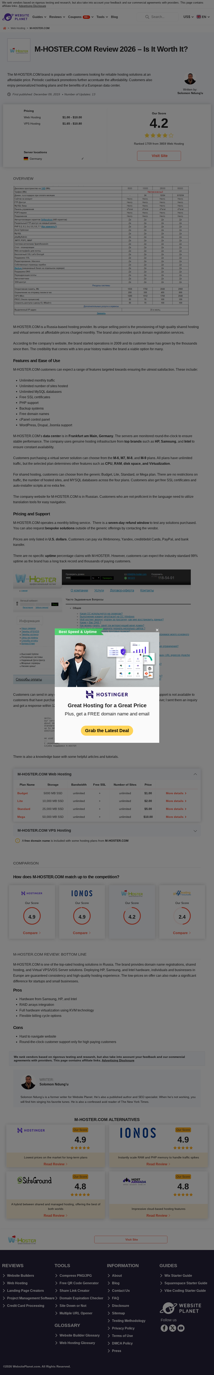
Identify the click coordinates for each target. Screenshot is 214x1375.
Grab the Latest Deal (107, 730)
